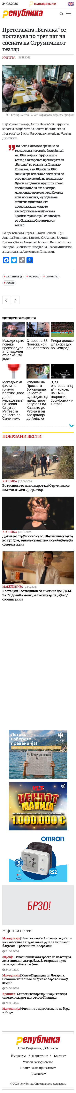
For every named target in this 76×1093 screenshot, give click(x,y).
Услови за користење (38, 1062)
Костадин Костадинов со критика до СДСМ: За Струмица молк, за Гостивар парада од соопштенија (37, 595)
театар (10, 283)
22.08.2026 (25, 481)
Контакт (60, 1055)
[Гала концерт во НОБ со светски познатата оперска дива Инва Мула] (15, 300)
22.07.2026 (31, 587)
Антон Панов (14, 277)
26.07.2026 (25, 532)
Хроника (9, 481)
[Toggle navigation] (68, 13)
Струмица (52, 277)
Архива (39, 1073)
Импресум (18, 1055)
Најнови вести (17, 931)
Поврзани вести (22, 436)
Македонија (12, 586)
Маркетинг (40, 1055)
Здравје (7, 957)
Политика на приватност (38, 1068)
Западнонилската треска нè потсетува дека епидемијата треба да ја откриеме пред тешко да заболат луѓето (36, 961)
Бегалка (34, 277)
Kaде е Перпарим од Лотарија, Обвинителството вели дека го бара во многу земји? (35, 979)
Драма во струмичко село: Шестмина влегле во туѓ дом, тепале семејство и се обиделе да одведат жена (37, 540)
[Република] (22, 13)
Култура (8, 57)
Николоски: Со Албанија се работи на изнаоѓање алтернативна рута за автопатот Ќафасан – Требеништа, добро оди (37, 942)
